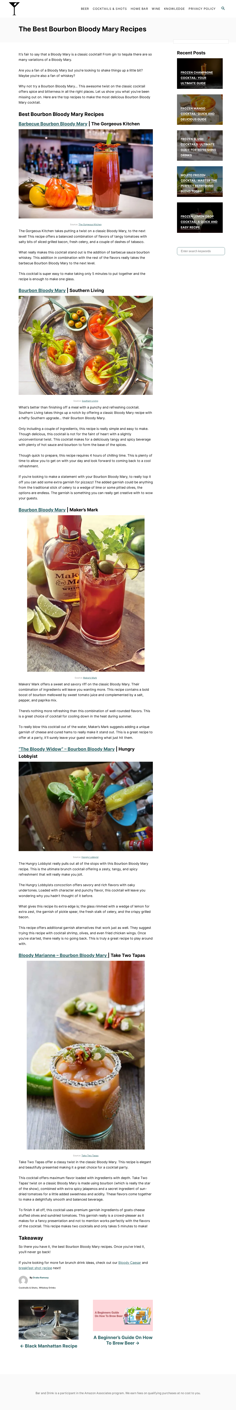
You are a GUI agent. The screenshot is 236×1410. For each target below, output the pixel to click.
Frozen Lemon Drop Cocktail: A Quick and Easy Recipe (199, 222)
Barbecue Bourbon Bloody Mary (53, 123)
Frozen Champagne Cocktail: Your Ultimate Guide (197, 78)
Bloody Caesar (129, 1263)
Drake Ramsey (41, 1277)
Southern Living (90, 400)
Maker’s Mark (90, 677)
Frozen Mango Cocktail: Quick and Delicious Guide (198, 114)
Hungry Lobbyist (89, 857)
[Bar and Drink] (39, 9)
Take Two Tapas (89, 1155)
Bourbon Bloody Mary (42, 290)
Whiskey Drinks (47, 1287)
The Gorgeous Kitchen (90, 224)
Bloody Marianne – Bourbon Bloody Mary (63, 955)
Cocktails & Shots (28, 1287)
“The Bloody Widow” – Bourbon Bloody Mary (67, 749)
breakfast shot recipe (35, 1268)
